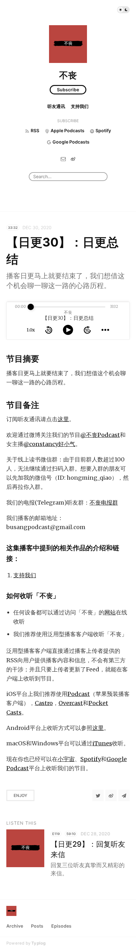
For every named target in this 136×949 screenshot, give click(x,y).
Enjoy (20, 795)
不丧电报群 (104, 502)
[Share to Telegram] (124, 795)
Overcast (71, 703)
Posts (37, 926)
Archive (14, 926)
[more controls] (105, 330)
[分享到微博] (111, 795)
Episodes (61, 926)
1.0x (31, 330)
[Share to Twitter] (98, 795)
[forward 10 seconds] (87, 330)
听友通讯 (56, 106)
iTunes (102, 743)
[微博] (73, 158)
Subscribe (68, 89)
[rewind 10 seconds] (49, 330)
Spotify (90, 759)
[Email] (63, 158)
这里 (63, 419)
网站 (110, 612)
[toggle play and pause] (68, 330)
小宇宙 (66, 759)
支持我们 (80, 106)
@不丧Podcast (100, 434)
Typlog (38, 943)
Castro (44, 703)
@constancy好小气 (49, 444)
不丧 (68, 75)
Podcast (78, 694)
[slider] (31, 307)
